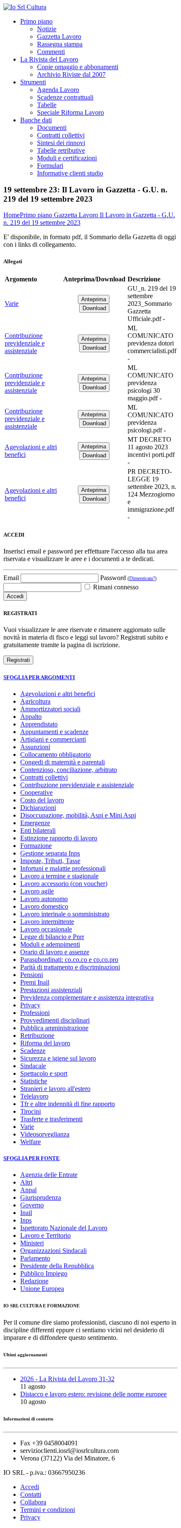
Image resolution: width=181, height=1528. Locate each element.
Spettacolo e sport (43, 1073)
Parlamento (35, 1258)
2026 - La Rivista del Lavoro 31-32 (67, 1378)
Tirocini (30, 1111)
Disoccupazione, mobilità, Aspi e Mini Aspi (78, 815)
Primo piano (36, 21)
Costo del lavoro (42, 800)
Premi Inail (34, 982)
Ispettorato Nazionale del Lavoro (63, 1227)
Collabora (33, 1502)
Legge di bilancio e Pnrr (52, 936)
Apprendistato (39, 724)
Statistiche (33, 1081)
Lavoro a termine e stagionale (59, 876)
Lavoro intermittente (47, 921)
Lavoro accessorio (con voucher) (63, 883)
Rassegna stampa (60, 44)
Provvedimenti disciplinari (55, 1020)
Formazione (36, 845)
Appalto (31, 716)
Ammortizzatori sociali (50, 709)
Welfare (30, 1141)
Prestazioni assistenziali (51, 989)
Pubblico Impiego (43, 1273)
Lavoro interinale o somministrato (64, 914)
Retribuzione (37, 1035)
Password (128, 577)
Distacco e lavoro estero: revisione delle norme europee (93, 1394)
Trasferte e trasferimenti (51, 1119)
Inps (26, 1220)
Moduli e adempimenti (50, 944)
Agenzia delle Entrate (48, 1174)
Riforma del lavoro (45, 1043)
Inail (26, 1212)
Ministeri (32, 1243)
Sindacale (33, 1065)
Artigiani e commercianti (53, 739)
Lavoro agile (37, 891)
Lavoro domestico (44, 906)
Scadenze (32, 1050)
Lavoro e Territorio (45, 1235)
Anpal (28, 1189)
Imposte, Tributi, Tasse (50, 860)
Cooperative (36, 792)
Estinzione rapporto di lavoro (58, 838)
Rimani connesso (114, 587)
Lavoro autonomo (44, 898)
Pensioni (31, 974)
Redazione (34, 1281)
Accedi (29, 1486)
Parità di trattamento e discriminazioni (70, 967)
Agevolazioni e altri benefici (57, 693)
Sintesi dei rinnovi (61, 142)
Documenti (52, 127)
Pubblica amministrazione (54, 1027)
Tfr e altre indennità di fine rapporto (67, 1103)
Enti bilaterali (38, 830)
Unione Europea (42, 1288)
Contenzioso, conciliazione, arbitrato (68, 769)
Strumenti (33, 82)
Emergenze (35, 822)
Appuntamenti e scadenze (54, 731)
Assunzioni (35, 747)
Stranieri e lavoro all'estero (55, 1088)
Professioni (35, 1012)
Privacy (30, 1005)
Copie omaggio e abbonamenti (77, 66)
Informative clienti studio (70, 173)
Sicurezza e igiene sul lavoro (58, 1058)
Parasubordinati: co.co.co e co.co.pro (69, 959)
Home (11, 215)
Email (11, 577)
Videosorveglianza (44, 1134)
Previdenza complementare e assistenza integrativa (87, 997)
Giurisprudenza (40, 1197)
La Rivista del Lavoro (49, 59)
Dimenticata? (142, 578)
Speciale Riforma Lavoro (70, 112)
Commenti (51, 51)
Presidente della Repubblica (57, 1265)
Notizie (46, 28)
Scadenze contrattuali (65, 97)
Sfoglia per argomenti (39, 677)
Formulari (50, 165)
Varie (12, 303)
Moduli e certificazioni (67, 158)
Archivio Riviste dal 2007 (71, 74)
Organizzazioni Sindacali (53, 1250)
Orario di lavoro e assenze (54, 952)
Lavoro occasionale (46, 929)
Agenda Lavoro (58, 89)
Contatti (30, 1494)
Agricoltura (35, 701)
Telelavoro (34, 1096)
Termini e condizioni (47, 1509)
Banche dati (36, 120)
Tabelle (46, 104)
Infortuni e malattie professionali (63, 868)
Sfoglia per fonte (31, 1158)
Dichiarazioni (38, 807)
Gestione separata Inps (50, 853)
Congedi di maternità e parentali (62, 762)
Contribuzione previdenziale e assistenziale (25, 343)
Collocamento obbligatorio (55, 754)
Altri (26, 1182)
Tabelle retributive (61, 150)
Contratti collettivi (61, 135)
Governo (32, 1205)
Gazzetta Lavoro (59, 36)
